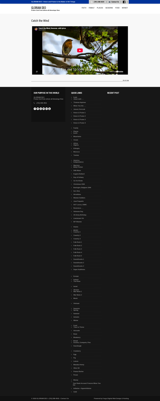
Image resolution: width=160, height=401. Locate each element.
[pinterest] (43, 109)
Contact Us (115, 2)
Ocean (75, 140)
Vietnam (76, 303)
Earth (75, 133)
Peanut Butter (78, 371)
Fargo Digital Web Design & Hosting (116, 398)
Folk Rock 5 (77, 256)
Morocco (76, 152)
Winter (75, 320)
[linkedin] (41, 109)
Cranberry (77, 351)
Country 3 (76, 239)
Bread (75, 341)
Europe (76, 276)
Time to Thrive (78, 327)
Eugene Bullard (78, 174)
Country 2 (76, 235)
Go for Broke (78, 181)
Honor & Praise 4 (79, 123)
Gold (75, 392)
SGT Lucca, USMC (80, 205)
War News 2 (77, 295)
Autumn (76, 317)
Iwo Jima (76, 191)
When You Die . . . (79, 106)
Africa (75, 143)
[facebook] (35, 109)
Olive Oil (76, 368)
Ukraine (76, 290)
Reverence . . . (78, 208)
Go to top (126, 80)
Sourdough (77, 346)
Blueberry (76, 337)
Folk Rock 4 (77, 252)
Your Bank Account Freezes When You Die (87, 384)
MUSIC (75, 230)
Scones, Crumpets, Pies (82, 342)
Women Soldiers (79, 198)
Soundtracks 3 (78, 266)
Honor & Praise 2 (79, 116)
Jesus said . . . (78, 99)
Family (91, 8)
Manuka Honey (78, 365)
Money (125, 8)
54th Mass (77, 170)
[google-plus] (46, 109)
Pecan (75, 375)
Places (100, 8)
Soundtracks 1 (78, 259)
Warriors (76, 165)
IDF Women (77, 222)
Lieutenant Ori (78, 218)
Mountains (77, 136)
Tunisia (76, 155)
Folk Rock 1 (77, 242)
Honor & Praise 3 (79, 119)
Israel (75, 286)
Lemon (75, 361)
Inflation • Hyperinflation (82, 388)
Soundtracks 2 (78, 263)
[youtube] (49, 109)
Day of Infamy (78, 177)
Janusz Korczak (79, 109)
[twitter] (38, 109)
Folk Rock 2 (77, 245)
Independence (78, 162)
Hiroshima (77, 194)
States (75, 227)
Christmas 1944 (79, 184)
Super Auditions (79, 269)
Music (75, 298)
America (76, 160)
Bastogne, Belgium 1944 (82, 187)
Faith (84, 8)
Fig (74, 358)
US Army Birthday (79, 215)
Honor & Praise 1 (79, 113)
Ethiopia (76, 148)
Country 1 (76, 232)
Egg (74, 354)
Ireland (75, 279)
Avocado (76, 330)
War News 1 (77, 291)
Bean (75, 334)
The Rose (76, 281)
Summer (76, 313)
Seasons (109, 8)
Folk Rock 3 (77, 249)
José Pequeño (78, 201)
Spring (75, 310)
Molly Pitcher (78, 167)
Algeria (76, 145)
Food (117, 8)
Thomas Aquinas (79, 102)
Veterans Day (78, 211)
